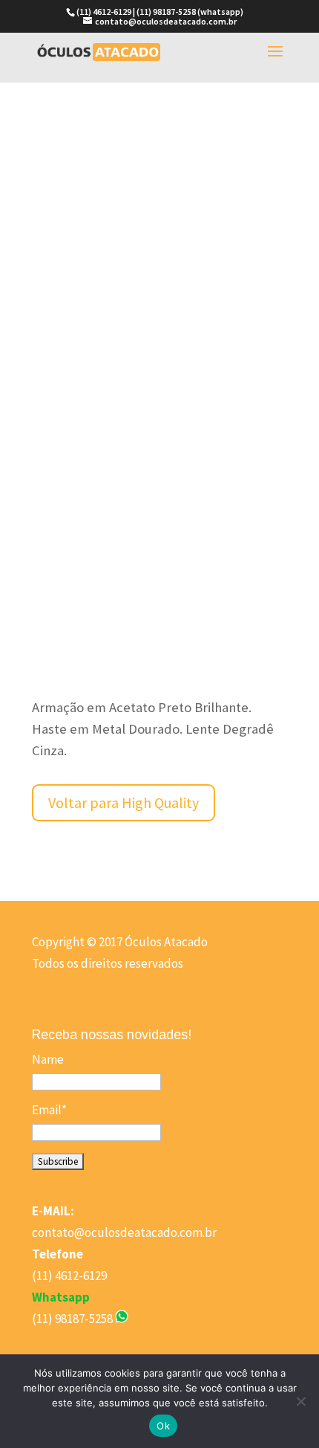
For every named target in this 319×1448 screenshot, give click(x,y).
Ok (163, 1426)
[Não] (300, 1401)
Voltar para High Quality (123, 802)
